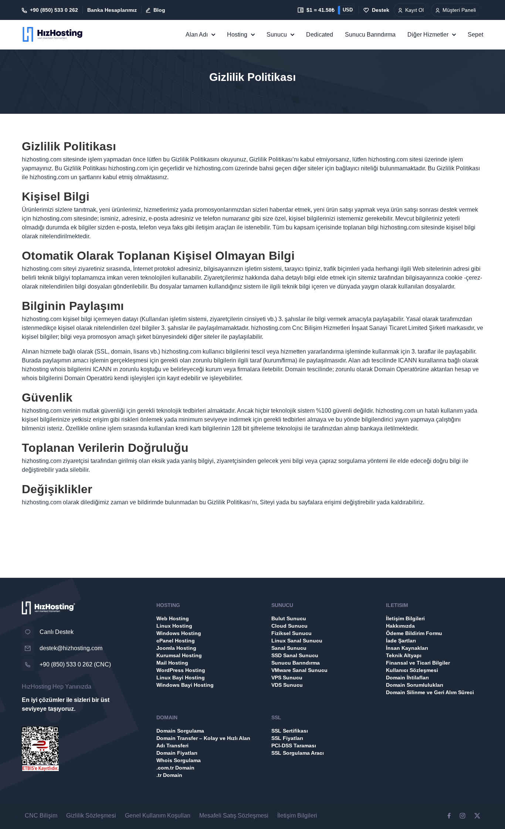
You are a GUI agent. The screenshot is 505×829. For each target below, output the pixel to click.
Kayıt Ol (414, 10)
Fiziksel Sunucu (291, 633)
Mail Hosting (172, 663)
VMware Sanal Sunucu (299, 670)
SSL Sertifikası (289, 731)
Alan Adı (197, 34)
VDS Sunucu (287, 685)
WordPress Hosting (180, 670)
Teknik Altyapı (403, 655)
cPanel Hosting (175, 641)
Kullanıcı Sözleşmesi (412, 670)
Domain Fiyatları (176, 753)
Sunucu (277, 34)
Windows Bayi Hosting (185, 685)
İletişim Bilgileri (405, 618)
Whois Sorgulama (178, 760)
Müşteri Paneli (459, 10)
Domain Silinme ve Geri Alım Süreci (430, 692)
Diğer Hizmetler (427, 34)
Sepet (475, 34)
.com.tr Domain (175, 768)
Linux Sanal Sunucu (296, 641)
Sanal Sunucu (288, 648)
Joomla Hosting (176, 648)
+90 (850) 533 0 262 (54, 10)
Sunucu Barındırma (370, 34)
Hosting (237, 34)
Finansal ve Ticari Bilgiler (418, 663)
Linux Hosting (174, 626)
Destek (380, 10)
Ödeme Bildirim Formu (414, 633)
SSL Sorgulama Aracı (297, 753)
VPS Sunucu (286, 677)
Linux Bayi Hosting (180, 677)
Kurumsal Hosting (179, 655)
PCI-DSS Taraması (293, 745)
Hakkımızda (400, 626)
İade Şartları (401, 641)
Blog (159, 10)
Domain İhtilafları (407, 677)
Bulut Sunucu (288, 618)
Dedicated (319, 34)
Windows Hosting (178, 633)
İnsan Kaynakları (407, 648)
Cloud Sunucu (289, 626)
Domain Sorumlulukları (414, 685)
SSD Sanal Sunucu (294, 655)
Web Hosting (172, 618)
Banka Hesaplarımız (112, 10)
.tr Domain (169, 775)
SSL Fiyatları (287, 738)
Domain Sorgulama (180, 731)
